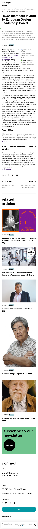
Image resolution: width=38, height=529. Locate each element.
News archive (19, 9)
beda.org (5, 141)
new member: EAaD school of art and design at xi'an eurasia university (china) (18, 274)
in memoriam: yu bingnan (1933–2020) (17, 374)
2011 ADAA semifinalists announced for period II (28, 186)
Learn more (26, 526)
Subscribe (9, 445)
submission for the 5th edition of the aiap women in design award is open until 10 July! (19, 240)
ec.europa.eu (6, 169)
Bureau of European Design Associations (10, 57)
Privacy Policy (6, 516)
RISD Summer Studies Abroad (8, 186)
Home (3, 9)
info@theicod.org (11, 473)
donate (19, 509)
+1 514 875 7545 (11, 475)
